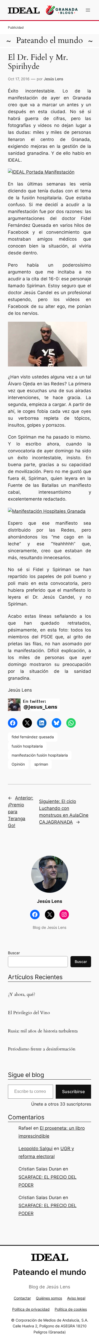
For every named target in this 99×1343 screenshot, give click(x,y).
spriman (41, 764)
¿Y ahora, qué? (21, 994)
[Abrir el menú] (88, 10)
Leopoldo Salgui (35, 1148)
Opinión (18, 764)
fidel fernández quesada (33, 737)
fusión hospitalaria (27, 746)
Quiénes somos (49, 1298)
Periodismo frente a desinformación (42, 1049)
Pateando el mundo (49, 40)
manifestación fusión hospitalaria (40, 755)
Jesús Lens (53, 79)
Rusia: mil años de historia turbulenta (43, 1031)
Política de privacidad (31, 1309)
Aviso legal (76, 1298)
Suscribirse (73, 1091)
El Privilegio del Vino (29, 1012)
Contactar (22, 1298)
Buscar (14, 953)
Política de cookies (71, 1309)
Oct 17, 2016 (19, 79)
